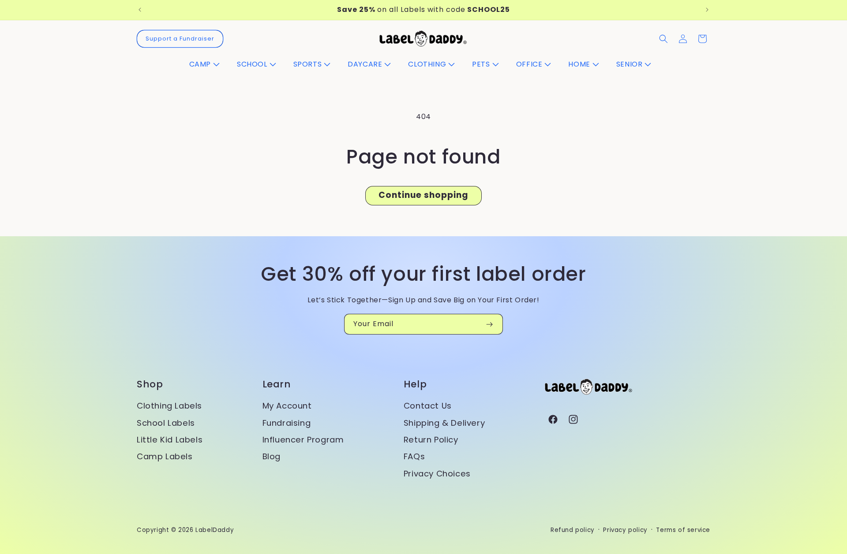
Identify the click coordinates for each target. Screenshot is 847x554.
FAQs (414, 456)
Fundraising (286, 422)
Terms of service (683, 530)
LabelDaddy (214, 530)
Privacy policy (625, 530)
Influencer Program (303, 439)
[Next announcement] (707, 9)
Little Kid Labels (169, 439)
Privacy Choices (437, 473)
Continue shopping (423, 195)
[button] (208, 64)
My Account (287, 405)
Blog (271, 456)
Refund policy (573, 530)
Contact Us (428, 405)
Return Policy (431, 439)
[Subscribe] (489, 324)
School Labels (166, 422)
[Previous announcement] (140, 9)
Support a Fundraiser (180, 38)
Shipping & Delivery (444, 422)
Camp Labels (165, 456)
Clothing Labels (169, 405)
